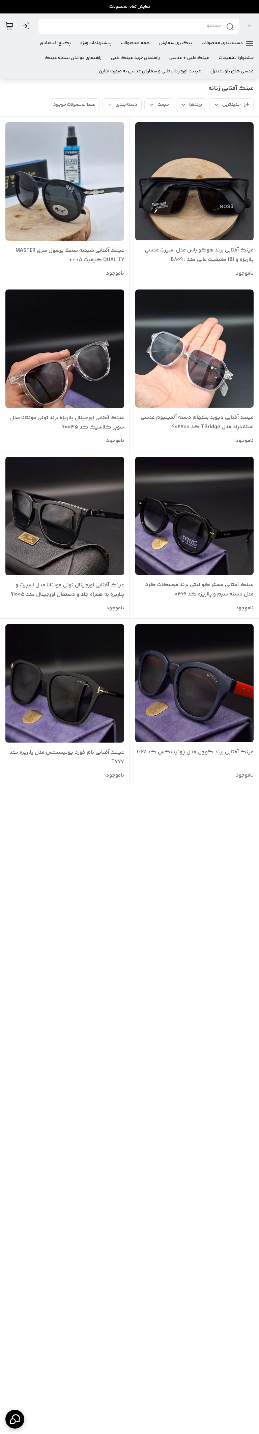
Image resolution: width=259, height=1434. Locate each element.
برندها (195, 104)
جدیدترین (231, 104)
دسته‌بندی (126, 104)
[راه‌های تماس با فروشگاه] (14, 1419)
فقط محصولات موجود (74, 104)
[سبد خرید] (9, 26)
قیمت (163, 104)
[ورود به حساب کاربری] (27, 26)
